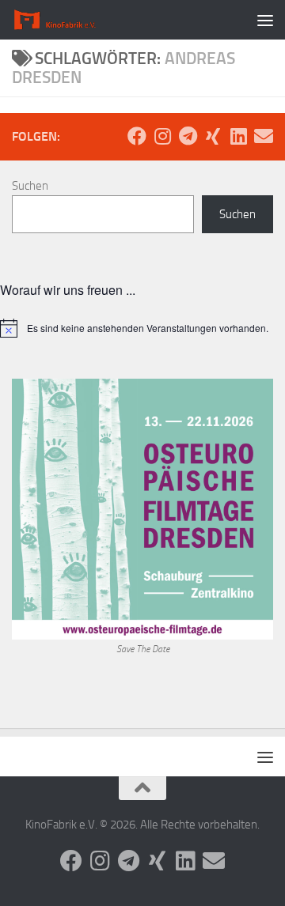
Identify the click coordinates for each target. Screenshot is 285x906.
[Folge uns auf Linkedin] (238, 135)
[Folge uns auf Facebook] (136, 135)
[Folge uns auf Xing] (212, 135)
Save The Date (142, 649)
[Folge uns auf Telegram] (187, 135)
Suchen (30, 186)
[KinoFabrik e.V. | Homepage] (70, 19)
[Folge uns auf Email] (263, 135)
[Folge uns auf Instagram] (162, 135)
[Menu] (265, 20)
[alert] (142, 328)
